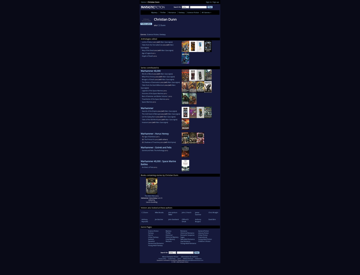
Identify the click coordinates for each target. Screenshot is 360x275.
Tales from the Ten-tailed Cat (152, 45)
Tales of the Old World (150, 120)
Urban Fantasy (153, 237)
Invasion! (145, 122)
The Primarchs (149, 139)
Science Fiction (193, 12)
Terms (179, 258)
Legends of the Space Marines (152, 91)
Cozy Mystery (170, 239)
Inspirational (202, 237)
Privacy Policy (162, 258)
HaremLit (151, 241)
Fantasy (182, 12)
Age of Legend (147, 53)
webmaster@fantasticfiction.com (194, 260)
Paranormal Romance (156, 243)
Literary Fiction (203, 233)
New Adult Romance (187, 239)
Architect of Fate (147, 167)
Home (143, 2)
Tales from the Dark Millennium (153, 85)
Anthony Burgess (198, 220)
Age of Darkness (150, 137)
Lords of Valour (147, 42)
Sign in (208, 2)
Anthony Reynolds (145, 220)
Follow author (146, 24)
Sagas (182, 237)
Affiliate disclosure (188, 258)
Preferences (198, 258)
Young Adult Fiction (205, 239)
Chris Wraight (213, 212)
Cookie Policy (172, 258)
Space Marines (147, 102)
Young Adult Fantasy (155, 245)
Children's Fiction (204, 241)
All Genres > (207, 12)
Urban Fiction (203, 235)
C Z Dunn (161, 25)
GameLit (151, 239)
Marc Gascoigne (166, 42)
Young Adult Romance (188, 243)
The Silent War (150, 196)
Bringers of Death (148, 79)
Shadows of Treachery (152, 142)
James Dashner (198, 213)
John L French (186, 212)
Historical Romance (187, 233)
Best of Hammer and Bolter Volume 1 (155, 96)
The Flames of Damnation (151, 82)
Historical (169, 235)
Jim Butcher (159, 219)
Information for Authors (189, 257)
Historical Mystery (172, 237)
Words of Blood (147, 74)
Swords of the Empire (149, 111)
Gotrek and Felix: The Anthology (153, 150)
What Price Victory (148, 77)
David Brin (212, 219)
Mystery (154, 12)
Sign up (216, 2)
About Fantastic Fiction (170, 257)
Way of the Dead (148, 50)
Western (169, 241)
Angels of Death (147, 56)
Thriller (163, 12)
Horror (150, 235)
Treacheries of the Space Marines (153, 99)
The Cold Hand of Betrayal (151, 114)
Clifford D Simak (185, 220)
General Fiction (203, 231)
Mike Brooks (159, 212)
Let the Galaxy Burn (149, 117)
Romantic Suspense (187, 235)
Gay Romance (185, 241)
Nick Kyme (171, 142)
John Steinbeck (173, 219)
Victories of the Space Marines (152, 93)
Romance (172, 12)
